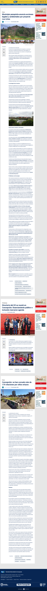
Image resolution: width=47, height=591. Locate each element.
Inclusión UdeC (25, 369)
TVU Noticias (8, 4)
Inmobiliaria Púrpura (27, 286)
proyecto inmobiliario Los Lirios (20, 292)
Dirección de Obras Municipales (26, 556)
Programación (36, 4)
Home (3, 4)
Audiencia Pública (18, 281)
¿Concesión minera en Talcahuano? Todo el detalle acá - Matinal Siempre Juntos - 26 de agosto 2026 (38, 27)
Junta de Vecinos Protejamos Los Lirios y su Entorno (23, 288)
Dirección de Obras (18, 286)
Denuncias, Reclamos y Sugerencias (25, 579)
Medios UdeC (42, 4)
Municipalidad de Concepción (20, 559)
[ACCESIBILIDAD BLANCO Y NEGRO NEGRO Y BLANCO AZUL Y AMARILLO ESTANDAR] (43, 2)
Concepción (25, 281)
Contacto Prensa (16, 579)
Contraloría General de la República (21, 284)
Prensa (3, 12)
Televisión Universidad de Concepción (14, 571)
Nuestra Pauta (29, 4)
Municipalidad (28, 290)
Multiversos (22, 4)
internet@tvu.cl (3, 579)
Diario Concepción (7, 21)
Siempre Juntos (15, 4)
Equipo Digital (4, 312)
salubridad (28, 559)
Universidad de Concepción (25, 371)
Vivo (41, 15)
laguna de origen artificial (20, 290)
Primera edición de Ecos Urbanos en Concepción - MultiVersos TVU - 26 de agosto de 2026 (38, 35)
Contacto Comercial (9, 579)
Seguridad (17, 561)
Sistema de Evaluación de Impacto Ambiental (23, 294)
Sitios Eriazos (22, 561)
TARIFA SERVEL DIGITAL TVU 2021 (6, 577)
